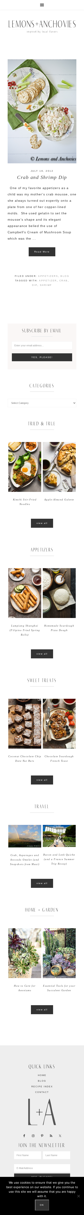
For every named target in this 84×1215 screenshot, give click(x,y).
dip (34, 285)
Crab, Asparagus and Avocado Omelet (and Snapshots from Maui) (25, 860)
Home (42, 1075)
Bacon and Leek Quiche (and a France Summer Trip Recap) (59, 859)
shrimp (46, 285)
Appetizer (48, 280)
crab (63, 280)
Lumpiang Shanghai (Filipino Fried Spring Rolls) (25, 630)
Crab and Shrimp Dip (42, 177)
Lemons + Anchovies (42, 26)
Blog (64, 276)
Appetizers (48, 276)
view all (42, 523)
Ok (42, 1205)
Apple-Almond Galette (59, 499)
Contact (42, 1092)
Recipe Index (42, 1086)
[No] (78, 1196)
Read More (42, 251)
